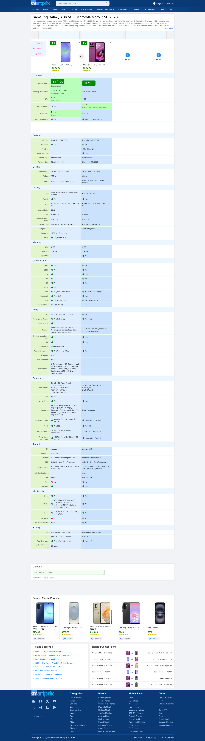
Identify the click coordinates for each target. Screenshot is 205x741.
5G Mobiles (133, 701)
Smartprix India (37, 716)
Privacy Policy (150, 738)
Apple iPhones (104, 701)
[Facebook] (40, 701)
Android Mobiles (135, 719)
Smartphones (134, 698)
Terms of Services (167, 738)
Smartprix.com (53, 738)
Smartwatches (86, 9)
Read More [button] (169, 28)
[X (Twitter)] (47, 701)
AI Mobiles (133, 704)
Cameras (99, 9)
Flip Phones (133, 728)
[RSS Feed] (47, 707)
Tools (161, 716)
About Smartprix (165, 698)
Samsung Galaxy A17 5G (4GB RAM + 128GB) (45, 627)
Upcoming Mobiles (136, 710)
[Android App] (54, 707)
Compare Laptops (166, 725)
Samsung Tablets (105, 725)
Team (161, 701)
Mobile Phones (75, 698)
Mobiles (35, 9)
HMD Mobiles (103, 719)
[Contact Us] (33, 701)
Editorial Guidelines (166, 704)
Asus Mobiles (103, 716)
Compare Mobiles (166, 722)
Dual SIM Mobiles (136, 731)
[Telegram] (40, 707)
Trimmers (73, 728)
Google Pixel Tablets (106, 731)
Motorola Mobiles (105, 707)
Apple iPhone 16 (154, 628)
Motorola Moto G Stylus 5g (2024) (101, 627)
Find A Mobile (164, 719)
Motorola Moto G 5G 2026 (94, 65)
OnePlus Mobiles (105, 713)
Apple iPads (103, 728)
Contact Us (163, 710)
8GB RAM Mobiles (136, 713)
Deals (171, 9)
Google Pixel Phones (106, 704)
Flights (162, 9)
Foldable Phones (135, 716)
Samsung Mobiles (105, 698)
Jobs (161, 707)
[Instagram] (33, 707)
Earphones (73, 9)
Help (160, 713)
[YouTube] (54, 701)
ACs (71, 719)
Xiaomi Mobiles (104, 722)
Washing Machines (77, 725)
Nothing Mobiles (104, 710)
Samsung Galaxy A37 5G (129, 628)
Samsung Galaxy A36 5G (62, 65)
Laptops (55, 9)
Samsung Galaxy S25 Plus (72, 628)
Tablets (45, 9)
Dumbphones (134, 725)
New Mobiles (134, 707)
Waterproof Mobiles (137, 722)
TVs (63, 9)
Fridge (72, 722)
